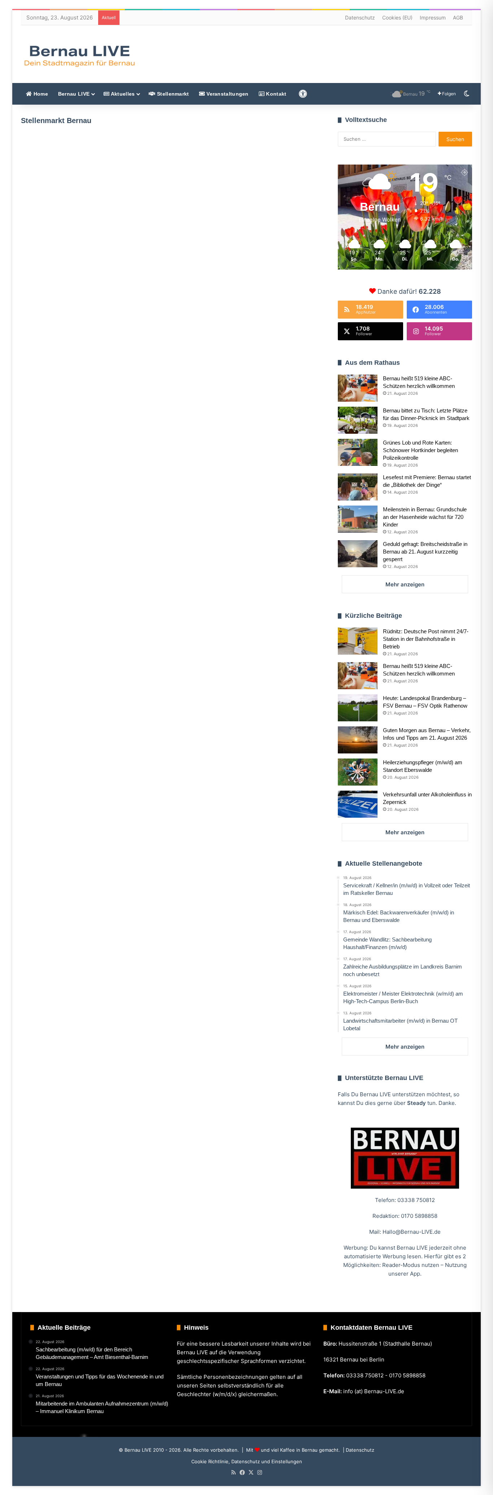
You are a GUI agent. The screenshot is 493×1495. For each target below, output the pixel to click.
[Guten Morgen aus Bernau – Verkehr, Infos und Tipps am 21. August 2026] (358, 739)
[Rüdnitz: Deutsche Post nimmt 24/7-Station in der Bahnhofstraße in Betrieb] (358, 641)
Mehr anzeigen (404, 584)
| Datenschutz (357, 1450)
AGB (458, 17)
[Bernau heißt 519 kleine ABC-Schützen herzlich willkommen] (358, 388)
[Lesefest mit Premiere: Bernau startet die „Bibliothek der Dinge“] (358, 486)
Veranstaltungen (227, 94)
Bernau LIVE (74, 94)
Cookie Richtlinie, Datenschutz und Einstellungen (246, 1461)
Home (40, 94)
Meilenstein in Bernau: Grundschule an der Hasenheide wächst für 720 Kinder (425, 517)
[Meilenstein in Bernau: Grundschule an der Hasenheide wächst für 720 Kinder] (358, 519)
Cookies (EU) (397, 17)
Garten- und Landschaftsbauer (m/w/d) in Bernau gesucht (75, 215)
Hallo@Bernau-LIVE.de (412, 1231)
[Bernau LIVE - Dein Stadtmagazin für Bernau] (79, 56)
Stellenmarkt (172, 94)
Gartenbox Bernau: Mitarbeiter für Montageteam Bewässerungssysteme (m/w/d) (244, 264)
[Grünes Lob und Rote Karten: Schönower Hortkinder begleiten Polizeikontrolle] (358, 452)
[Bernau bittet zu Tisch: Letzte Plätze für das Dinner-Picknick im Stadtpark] (358, 420)
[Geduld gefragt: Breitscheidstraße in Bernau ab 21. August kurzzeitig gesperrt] (358, 553)
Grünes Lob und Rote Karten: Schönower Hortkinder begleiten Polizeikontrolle (420, 450)
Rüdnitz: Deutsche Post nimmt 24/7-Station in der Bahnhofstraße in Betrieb (425, 639)
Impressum (433, 17)
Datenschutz (360, 17)
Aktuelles (122, 94)
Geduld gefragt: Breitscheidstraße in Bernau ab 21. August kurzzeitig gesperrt (425, 551)
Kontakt (275, 94)
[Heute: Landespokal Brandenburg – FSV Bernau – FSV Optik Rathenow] (358, 707)
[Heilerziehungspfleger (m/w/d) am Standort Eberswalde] (358, 772)
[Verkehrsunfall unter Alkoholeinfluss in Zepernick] (358, 804)
